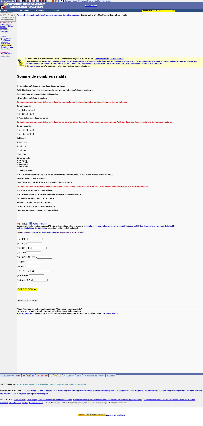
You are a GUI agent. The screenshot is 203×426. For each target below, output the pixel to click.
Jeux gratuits (4, 54)
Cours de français (45, 390)
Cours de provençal (178, 390)
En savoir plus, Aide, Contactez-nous (40, 400)
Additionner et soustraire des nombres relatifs (71, 63)
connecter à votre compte (43, 232)
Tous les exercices (25, 313)
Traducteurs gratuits (6, 53)
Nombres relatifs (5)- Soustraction (120, 61)
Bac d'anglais (27, 394)
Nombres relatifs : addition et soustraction (144, 63)
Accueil (3, 11)
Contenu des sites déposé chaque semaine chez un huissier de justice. (169, 400)
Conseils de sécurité (80, 400)
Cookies (25, 403)
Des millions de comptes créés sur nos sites (6, 25)
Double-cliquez (33, 66)
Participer (40, 11)
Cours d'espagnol (59, 390)
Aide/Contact (5, 40)
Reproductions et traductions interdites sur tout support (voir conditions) (115, 400)
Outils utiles (16, 394)
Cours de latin (165, 390)
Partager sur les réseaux (116, 415)
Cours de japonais (136, 390)
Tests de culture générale (119, 390)
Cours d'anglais (31, 390)
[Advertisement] (109, 34)
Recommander (6, 45)
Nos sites (111, 376)
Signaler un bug (7, 47)
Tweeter (35, 224)
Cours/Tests (23, 11)
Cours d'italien (72, 390)
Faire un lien (5, 49)
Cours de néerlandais (101, 390)
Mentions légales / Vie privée (10, 403)
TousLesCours (90, 376)
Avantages (4, 31)
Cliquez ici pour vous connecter (7, 18)
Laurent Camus (19, 400)
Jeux (79, 376)
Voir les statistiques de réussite (31, 228)
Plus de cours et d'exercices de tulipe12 (156, 226)
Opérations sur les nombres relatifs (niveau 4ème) (81, 61)
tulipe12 (87, 226)
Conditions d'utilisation (63, 400)
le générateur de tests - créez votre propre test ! (117, 226)
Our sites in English (40, 394)
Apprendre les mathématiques (30, 15)
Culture (71, 376)
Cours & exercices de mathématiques (62, 15)
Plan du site (5, 44)
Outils (102, 376)
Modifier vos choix (36, 403)
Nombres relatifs (102, 59)
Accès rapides (6, 38)
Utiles (56, 11)
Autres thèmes (116, 59)
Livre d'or (4, 42)
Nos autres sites (5, 56)
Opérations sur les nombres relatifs (108, 63)
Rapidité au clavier (151, 390)
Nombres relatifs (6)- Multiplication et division (157, 61)
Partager (43, 224)
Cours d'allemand (85, 390)
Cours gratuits (7, 376)
